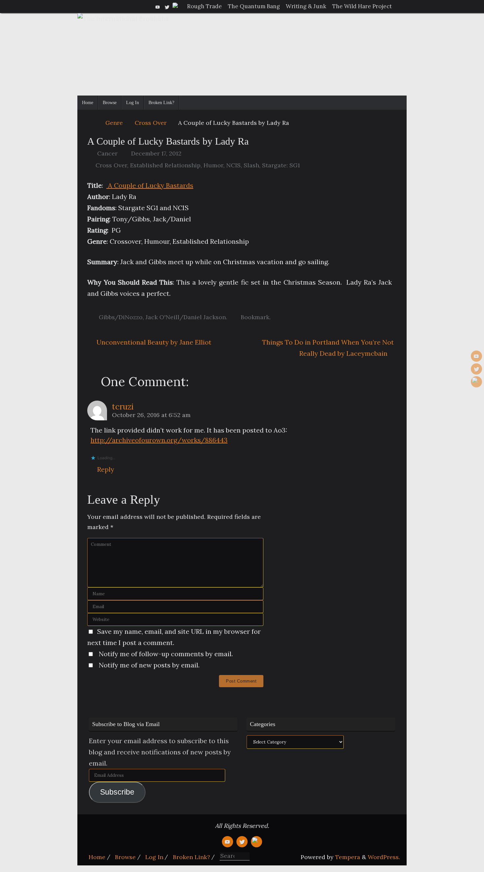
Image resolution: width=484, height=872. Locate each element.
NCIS (233, 165)
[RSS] (176, 6)
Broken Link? (191, 857)
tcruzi (123, 407)
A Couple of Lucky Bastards (149, 185)
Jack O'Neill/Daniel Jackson (186, 317)
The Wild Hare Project (362, 6)
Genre (114, 123)
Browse (125, 857)
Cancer (107, 153)
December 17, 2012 (156, 153)
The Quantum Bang (254, 6)
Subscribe (117, 792)
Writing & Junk (306, 6)
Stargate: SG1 (281, 165)
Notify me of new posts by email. (149, 665)
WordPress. (384, 857)
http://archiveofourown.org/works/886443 (159, 440)
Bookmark (255, 317)
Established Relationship (165, 165)
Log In (154, 857)
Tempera (347, 857)
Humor (213, 165)
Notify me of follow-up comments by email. (166, 654)
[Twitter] (167, 6)
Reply (105, 469)
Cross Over (151, 123)
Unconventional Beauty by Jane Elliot (153, 342)
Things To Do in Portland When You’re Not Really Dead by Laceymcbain (328, 347)
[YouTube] (157, 6)
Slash (251, 165)
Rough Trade (204, 6)
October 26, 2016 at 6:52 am (151, 415)
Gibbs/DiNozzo (121, 317)
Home (97, 857)
